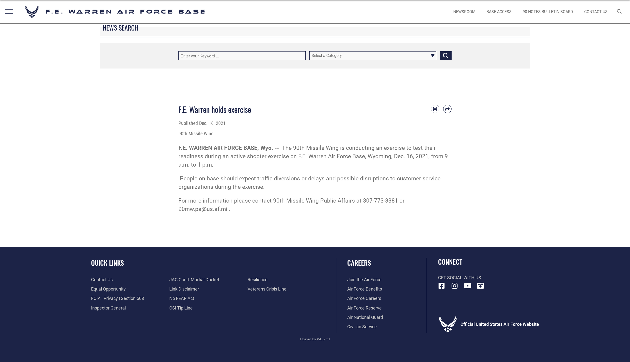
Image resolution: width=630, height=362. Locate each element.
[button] (8, 11)
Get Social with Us (459, 277)
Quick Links (107, 263)
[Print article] (435, 109)
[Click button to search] (446, 55)
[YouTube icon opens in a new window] (467, 286)
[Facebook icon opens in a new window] (441, 286)
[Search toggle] (619, 11)
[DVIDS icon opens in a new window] (480, 286)
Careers (359, 263)
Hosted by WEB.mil (315, 339)
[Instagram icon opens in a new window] (454, 286)
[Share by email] (447, 109)
